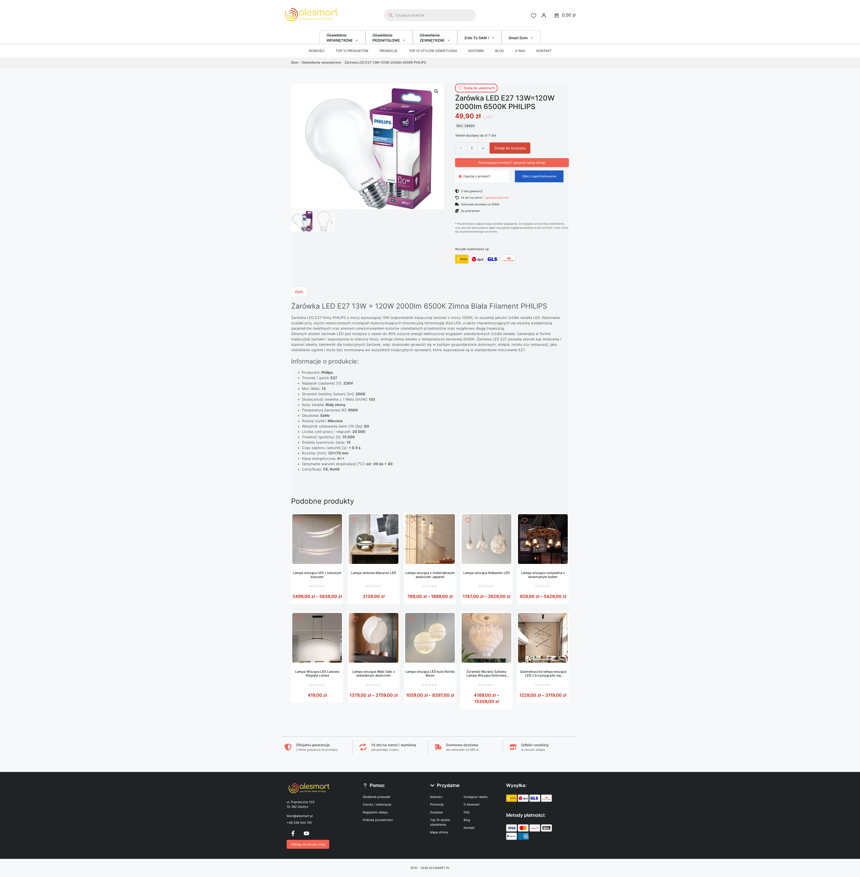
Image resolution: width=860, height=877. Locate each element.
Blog (499, 51)
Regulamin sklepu (375, 812)
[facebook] (293, 833)
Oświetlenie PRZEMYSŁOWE (386, 37)
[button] (436, 91)
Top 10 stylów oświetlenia (433, 51)
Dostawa (476, 51)
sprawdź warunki (497, 197)
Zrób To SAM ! (476, 38)
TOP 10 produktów (352, 51)
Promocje (389, 51)
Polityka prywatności (378, 820)
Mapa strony (439, 832)
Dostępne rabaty (476, 797)
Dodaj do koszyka (509, 148)
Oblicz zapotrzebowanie (539, 176)
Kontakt (543, 51)
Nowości (317, 51)
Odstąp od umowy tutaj (308, 844)
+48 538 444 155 (299, 822)
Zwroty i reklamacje (377, 804)
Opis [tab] (299, 291)
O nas (520, 51)
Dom (294, 62)
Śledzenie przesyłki (376, 797)
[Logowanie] (543, 15)
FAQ (466, 812)
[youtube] (306, 833)
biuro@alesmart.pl (300, 816)
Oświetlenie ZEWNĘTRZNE (432, 37)
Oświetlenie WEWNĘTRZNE (340, 37)
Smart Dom (518, 38)
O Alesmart (471, 804)
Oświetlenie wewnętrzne (321, 62)
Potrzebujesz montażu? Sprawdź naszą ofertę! (511, 162)
